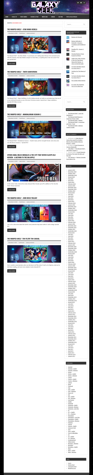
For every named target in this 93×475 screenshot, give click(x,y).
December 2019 (72, 267)
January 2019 (71, 283)
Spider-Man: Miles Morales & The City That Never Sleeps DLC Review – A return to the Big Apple (31, 156)
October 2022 (71, 208)
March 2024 (71, 182)
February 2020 (72, 264)
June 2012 (71, 326)
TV (69, 434)
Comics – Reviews (72, 381)
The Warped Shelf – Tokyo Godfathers (22, 72)
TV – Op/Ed (71, 436)
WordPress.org (72, 468)
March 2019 (71, 279)
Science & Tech (34, 17)
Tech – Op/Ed (71, 431)
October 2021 (71, 229)
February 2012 (72, 333)
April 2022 (70, 218)
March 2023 (71, 201)
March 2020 (71, 262)
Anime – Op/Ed (72, 374)
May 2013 (70, 307)
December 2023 (72, 187)
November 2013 (72, 297)
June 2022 (71, 215)
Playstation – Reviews (73, 421)
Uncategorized (72, 440)
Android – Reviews (73, 370)
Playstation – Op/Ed (73, 419)
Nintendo (70, 403)
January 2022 (71, 224)
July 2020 (70, 255)
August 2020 (71, 253)
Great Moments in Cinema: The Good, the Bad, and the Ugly (75, 153)
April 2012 (70, 330)
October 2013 (71, 298)
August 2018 (71, 291)
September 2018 (72, 290)
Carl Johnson (71, 157)
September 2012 (72, 321)
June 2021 (71, 236)
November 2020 (72, 248)
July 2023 (70, 194)
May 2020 (70, 258)
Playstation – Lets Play (74, 417)
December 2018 (72, 284)
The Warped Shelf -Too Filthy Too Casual (23, 239)
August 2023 (71, 192)
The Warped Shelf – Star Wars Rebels (22, 29)
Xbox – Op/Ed (71, 450)
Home (6, 17)
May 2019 (70, 276)
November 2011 (72, 338)
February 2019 (72, 281)
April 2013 (70, 309)
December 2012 (72, 316)
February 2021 (72, 243)
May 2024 (70, 178)
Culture (60, 17)
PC (69, 410)
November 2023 (72, 189)
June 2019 (71, 274)
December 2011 (72, 337)
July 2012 (70, 325)
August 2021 (71, 232)
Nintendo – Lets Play (73, 408)
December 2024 (72, 171)
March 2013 (71, 311)
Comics (53, 17)
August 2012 (71, 323)
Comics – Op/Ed (72, 379)
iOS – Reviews (71, 398)
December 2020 (72, 246)
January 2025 (71, 170)
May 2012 (70, 328)
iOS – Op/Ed (71, 396)
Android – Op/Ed (72, 368)
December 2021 (72, 225)
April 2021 (70, 239)
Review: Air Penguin (76, 37)
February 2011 (72, 354)
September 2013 (72, 300)
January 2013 (71, 314)
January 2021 (71, 244)
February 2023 (72, 203)
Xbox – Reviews (72, 452)
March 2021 (71, 241)
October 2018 (71, 288)
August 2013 (71, 302)
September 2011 (72, 342)
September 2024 (72, 175)
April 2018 (70, 295)
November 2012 (72, 318)
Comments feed (72, 466)
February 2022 (72, 222)
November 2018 (72, 286)
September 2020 (72, 251)
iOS (69, 394)
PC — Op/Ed (71, 412)
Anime (69, 372)
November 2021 (72, 227)
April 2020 (70, 260)
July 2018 (70, 293)
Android (70, 367)
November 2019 (72, 269)
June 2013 (71, 305)
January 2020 (71, 265)
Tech (69, 429)
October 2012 (71, 319)
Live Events (71, 400)
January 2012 (71, 335)
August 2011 (71, 344)
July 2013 (70, 304)
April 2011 (70, 351)
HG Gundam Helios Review (78, 80)
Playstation (71, 415)
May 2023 (70, 197)
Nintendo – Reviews (73, 407)
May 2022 (70, 217)
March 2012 (71, 331)
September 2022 (72, 210)
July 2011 (70, 345)
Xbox (69, 448)
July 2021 (70, 234)
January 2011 (71, 356)
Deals (69, 384)
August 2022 (71, 211)
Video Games (23, 17)
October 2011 (71, 340)
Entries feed (71, 465)
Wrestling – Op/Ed (73, 447)
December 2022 (72, 206)
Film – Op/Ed (71, 389)
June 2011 (71, 347)
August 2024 (71, 177)
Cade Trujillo (22, 161)
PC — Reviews (72, 414)
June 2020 (71, 257)
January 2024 (71, 185)
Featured (70, 386)
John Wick (70, 148)
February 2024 (72, 184)
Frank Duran (22, 33)
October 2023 (71, 191)
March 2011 (71, 352)
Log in (69, 463)
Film (69, 388)
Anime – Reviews (72, 375)
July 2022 (70, 213)
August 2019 (71, 271)
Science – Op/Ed (72, 426)
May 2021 (70, 238)
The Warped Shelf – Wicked (75, 120)
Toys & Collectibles (71, 17)
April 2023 (70, 199)
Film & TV (14, 17)
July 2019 (70, 272)
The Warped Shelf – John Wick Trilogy (22, 198)
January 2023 (71, 204)
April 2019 (70, 278)
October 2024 (71, 173)
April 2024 (70, 180)
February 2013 (72, 312)
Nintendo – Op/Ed (72, 405)
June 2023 (71, 196)
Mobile (70, 401)
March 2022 (71, 220)
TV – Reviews (71, 438)
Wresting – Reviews (73, 443)
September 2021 (72, 231)
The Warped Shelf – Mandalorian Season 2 (24, 114)
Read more (11, 63)
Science (70, 424)
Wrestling (45, 17)
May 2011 (70, 349)
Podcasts (70, 422)
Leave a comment (31, 33)
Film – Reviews (72, 391)
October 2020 (71, 250)
